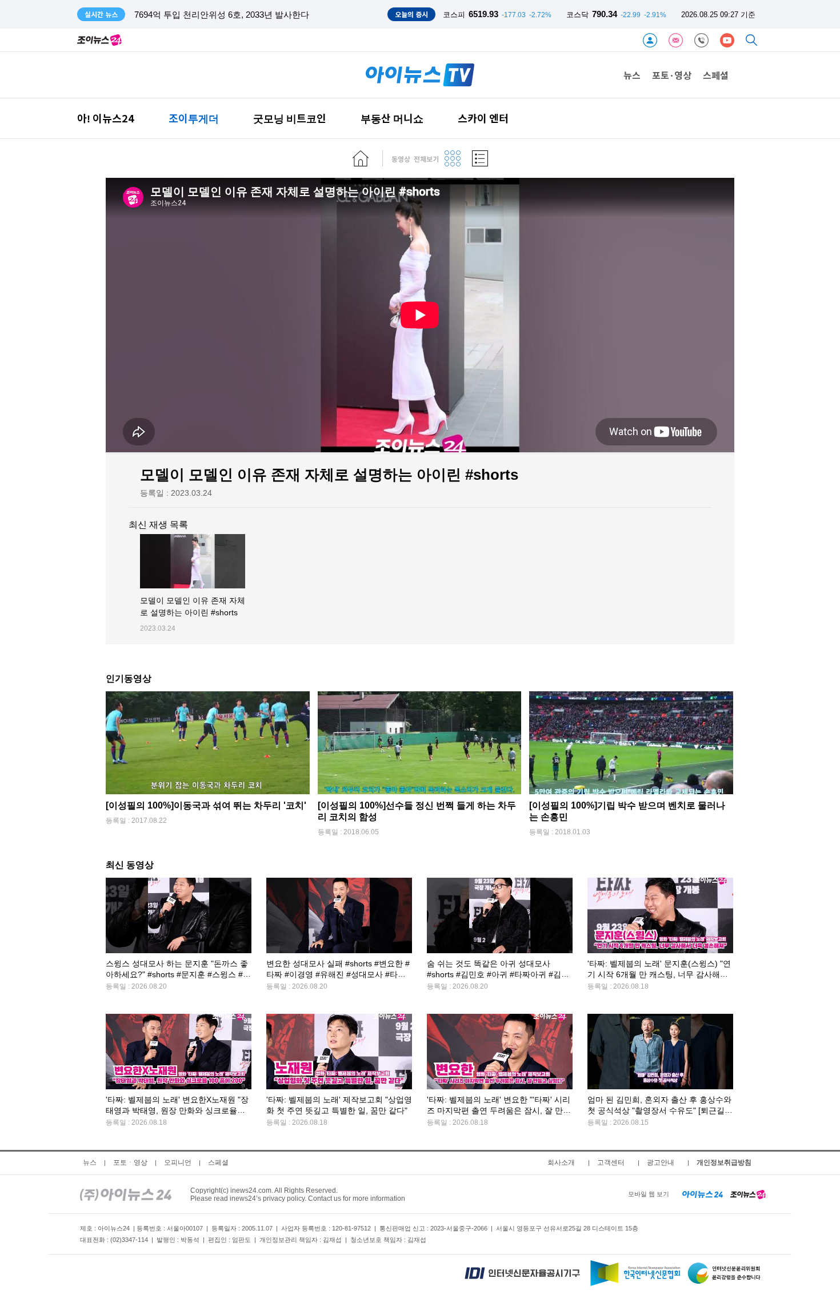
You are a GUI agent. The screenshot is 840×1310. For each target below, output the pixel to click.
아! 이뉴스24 (105, 118)
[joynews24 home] (748, 1193)
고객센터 (611, 1162)
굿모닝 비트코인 (289, 118)
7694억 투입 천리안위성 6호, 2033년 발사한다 (221, 14)
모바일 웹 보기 (648, 1193)
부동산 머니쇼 (392, 118)
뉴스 (632, 75)
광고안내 (660, 1162)
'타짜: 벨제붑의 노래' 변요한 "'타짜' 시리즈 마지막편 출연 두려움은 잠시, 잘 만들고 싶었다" (499, 1110)
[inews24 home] (125, 1193)
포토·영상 (671, 75)
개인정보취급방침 (724, 1162)
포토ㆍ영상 (130, 1162)
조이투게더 (194, 118)
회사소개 (561, 1162)
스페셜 (716, 75)
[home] (361, 158)
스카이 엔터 (483, 118)
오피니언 (177, 1162)
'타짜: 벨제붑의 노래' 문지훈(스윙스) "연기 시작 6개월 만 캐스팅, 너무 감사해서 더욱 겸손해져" (659, 974)
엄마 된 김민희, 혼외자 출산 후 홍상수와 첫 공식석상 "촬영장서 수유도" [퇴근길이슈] (660, 1110)
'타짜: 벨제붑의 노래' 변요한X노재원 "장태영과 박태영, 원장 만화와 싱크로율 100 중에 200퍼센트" (177, 1110)
